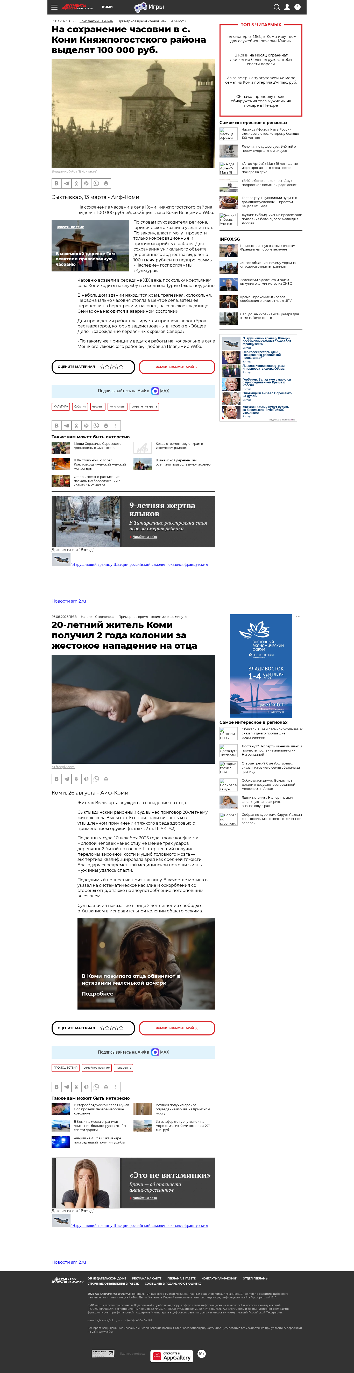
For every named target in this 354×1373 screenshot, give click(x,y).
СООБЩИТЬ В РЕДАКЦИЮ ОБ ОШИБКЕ (173, 1283)
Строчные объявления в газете (113, 1283)
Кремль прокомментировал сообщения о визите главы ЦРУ (266, 299)
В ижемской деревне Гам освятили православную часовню (183, 462)
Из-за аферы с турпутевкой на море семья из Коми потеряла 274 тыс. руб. (261, 80)
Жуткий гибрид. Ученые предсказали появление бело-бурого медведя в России (272, 219)
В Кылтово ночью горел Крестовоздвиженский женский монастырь (100, 464)
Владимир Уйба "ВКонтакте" (74, 171)
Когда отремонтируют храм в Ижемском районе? (179, 446)
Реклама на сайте (146, 1278)
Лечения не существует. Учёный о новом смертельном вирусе (269, 149)
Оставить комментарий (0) (177, 367)
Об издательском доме (107, 1278)
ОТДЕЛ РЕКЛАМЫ (255, 1278)
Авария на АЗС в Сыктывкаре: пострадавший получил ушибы (99, 1140)
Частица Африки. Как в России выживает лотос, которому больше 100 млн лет (270, 133)
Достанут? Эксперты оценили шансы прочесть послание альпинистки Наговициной (272, 750)
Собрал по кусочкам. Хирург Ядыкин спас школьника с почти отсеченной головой (272, 819)
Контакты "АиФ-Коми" (219, 1278)
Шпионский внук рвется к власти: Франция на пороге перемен (267, 247)
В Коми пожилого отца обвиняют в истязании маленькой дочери (131, 979)
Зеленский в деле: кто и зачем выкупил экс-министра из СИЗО (266, 281)
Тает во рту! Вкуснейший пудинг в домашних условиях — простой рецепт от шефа (269, 202)
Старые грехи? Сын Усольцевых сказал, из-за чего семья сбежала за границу (271, 767)
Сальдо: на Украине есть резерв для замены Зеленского (269, 316)
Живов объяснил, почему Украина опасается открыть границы (268, 264)
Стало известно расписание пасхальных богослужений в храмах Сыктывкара (97, 481)
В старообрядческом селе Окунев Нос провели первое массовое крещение (101, 1109)
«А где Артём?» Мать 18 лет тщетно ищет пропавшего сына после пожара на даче (270, 168)
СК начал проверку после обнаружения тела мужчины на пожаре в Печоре (261, 101)
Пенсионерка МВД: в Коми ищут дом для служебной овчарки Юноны (260, 38)
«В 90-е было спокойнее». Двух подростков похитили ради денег (269, 183)
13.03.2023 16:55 (63, 21)
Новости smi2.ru (69, 601)
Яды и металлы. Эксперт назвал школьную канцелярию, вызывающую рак (267, 802)
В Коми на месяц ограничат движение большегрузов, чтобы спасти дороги (261, 59)
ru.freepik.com (63, 767)
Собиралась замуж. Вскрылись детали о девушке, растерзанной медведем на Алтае (268, 784)
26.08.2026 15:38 (64, 617)
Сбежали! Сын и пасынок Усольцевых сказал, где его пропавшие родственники (272, 733)
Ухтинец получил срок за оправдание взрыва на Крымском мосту (183, 1109)
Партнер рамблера (132, 1353)
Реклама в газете (181, 1278)
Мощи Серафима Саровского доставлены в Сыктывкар (98, 446)
